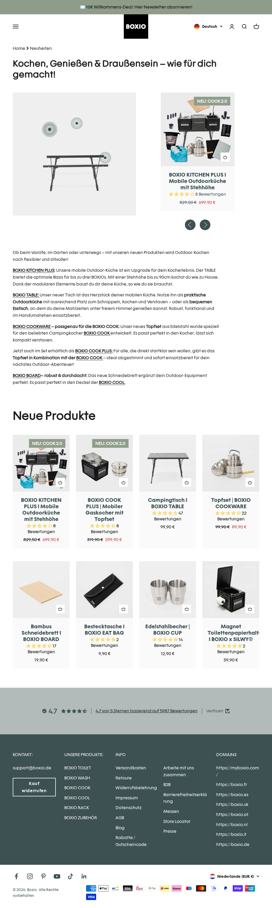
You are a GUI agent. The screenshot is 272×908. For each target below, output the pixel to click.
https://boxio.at (232, 814)
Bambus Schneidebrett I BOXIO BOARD (41, 632)
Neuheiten (41, 48)
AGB (120, 817)
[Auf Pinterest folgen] (43, 876)
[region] (136, 552)
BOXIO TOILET (77, 767)
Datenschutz (129, 807)
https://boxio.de (232, 844)
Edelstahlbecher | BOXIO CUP (167, 629)
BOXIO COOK (77, 787)
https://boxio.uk (232, 804)
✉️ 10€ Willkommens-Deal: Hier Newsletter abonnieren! (136, 7)
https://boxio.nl (232, 824)
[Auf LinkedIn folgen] (84, 876)
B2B (167, 784)
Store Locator (176, 821)
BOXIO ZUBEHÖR (80, 817)
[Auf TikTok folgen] (70, 876)
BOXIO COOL (77, 797)
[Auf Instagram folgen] (29, 876)
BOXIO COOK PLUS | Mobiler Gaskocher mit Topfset (105, 509)
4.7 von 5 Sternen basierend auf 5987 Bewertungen (147, 710)
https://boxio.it (231, 834)
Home (19, 48)
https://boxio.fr (231, 784)
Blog (120, 827)
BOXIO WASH (77, 777)
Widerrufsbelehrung (136, 787)
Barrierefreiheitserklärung (185, 798)
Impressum (127, 797)
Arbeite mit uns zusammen (178, 771)
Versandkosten (131, 767)
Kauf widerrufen (34, 787)
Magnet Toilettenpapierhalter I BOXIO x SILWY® (236, 632)
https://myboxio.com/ (237, 771)
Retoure (124, 777)
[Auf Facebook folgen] (16, 876)
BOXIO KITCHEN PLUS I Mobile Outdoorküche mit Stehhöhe (197, 181)
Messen (171, 811)
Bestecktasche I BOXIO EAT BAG (104, 629)
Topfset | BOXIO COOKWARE (231, 503)
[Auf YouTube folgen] (57, 876)
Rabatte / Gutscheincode (131, 841)
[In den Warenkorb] (225, 157)
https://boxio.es (232, 794)
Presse (169, 831)
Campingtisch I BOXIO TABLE (167, 503)
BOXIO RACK (76, 807)
